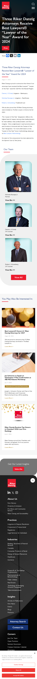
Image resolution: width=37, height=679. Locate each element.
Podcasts (11, 613)
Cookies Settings (18, 664)
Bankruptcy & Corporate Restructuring (17, 386)
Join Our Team (12, 638)
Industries (12, 539)
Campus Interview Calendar (17, 647)
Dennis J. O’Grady (7, 93)
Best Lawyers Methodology (12, 133)
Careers (11, 634)
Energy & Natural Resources (17, 554)
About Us (12, 499)
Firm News (11, 604)
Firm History (12, 503)
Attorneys (11, 650)
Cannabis (11, 548)
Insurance (11, 560)
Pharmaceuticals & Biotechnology (14, 576)
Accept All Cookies (18, 675)
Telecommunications (14, 590)
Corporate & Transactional (17, 527)
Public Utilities (12, 580)
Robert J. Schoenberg (8, 103)
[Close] (35, 653)
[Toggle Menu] (33, 8)
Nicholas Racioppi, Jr (8, 98)
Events (10, 607)
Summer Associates (14, 644)
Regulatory (11, 530)
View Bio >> (10, 200)
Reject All (18, 670)
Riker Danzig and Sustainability (18, 514)
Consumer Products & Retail (17, 551)
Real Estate (11, 583)
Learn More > (9, 346)
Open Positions (13, 641)
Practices (12, 520)
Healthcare (11, 557)
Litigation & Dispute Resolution (18, 524)
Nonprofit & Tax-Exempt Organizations (16, 571)
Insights (11, 596)
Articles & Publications (15, 601)
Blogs (9, 610)
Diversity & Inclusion (15, 506)
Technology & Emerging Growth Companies (16, 586)
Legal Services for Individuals (17, 533)
